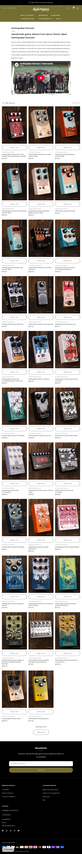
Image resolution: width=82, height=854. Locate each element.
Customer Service (45, 19)
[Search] (68, 8)
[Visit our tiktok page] (11, 831)
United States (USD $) (9, 8)
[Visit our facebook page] (3, 831)
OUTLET (58, 19)
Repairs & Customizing (50, 789)
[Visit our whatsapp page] (15, 831)
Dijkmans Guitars (27, 19)
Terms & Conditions (8, 796)
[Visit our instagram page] (7, 831)
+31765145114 (6, 815)
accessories (55, 15)
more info (48, 2)
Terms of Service (7, 793)
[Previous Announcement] (20, 2)
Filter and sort (10, 103)
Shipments (46, 796)
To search (5, 789)
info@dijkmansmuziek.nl (10, 810)
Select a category (27, 15)
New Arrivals (43, 15)
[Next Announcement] (61, 2)
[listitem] (41, 2)
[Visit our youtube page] (19, 831)
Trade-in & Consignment (51, 793)
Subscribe (41, 770)
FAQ (44, 800)
